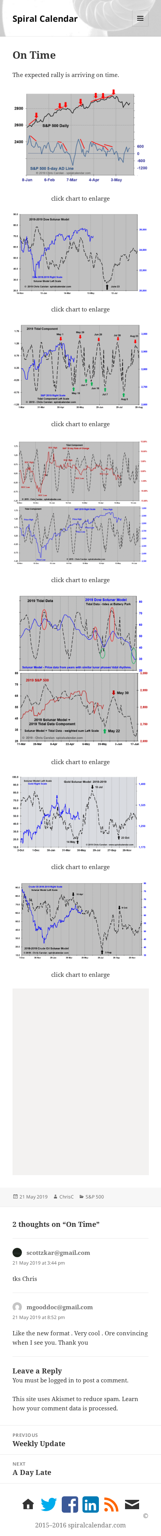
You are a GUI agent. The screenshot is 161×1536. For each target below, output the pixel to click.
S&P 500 (95, 1196)
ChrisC (66, 1196)
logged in (61, 1380)
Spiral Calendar (45, 18)
